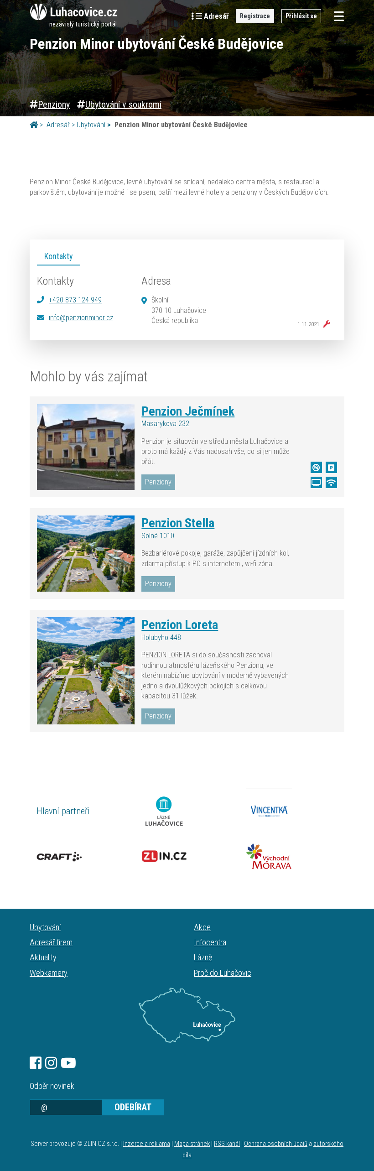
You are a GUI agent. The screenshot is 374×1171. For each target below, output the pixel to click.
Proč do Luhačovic (222, 973)
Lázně (203, 957)
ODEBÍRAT (132, 1107)
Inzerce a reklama (146, 1144)
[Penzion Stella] (86, 553)
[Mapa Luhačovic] (187, 1015)
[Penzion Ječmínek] (86, 447)
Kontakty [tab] (58, 256)
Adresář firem (51, 942)
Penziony (54, 104)
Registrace (255, 16)
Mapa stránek (192, 1144)
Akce (202, 927)
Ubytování (91, 124)
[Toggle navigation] (336, 16)
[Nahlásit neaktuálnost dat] (324, 324)
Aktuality (43, 957)
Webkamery (49, 973)
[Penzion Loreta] (86, 670)
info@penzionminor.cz (81, 317)
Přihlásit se (301, 16)
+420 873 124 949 (75, 300)
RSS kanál (227, 1144)
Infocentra (210, 942)
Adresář (58, 124)
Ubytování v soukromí (123, 104)
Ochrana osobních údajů (275, 1144)
